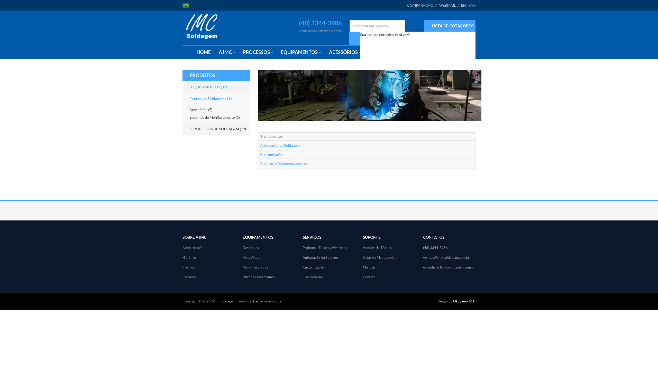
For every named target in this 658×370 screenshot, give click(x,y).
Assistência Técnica (377, 248)
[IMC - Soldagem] (201, 26)
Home (204, 52)
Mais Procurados (255, 267)
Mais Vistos (251, 257)
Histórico (189, 257)
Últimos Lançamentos (259, 277)
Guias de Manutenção (379, 257)
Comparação (420, 5)
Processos (257, 52)
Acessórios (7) (200, 109)
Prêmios (188, 267)
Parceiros (189, 277)
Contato (369, 277)
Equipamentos (299, 52)
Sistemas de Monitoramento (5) (214, 117)
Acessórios (344, 52)
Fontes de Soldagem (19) (210, 98)
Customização (271, 154)
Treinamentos (271, 136)
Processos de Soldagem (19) (218, 129)
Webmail (447, 5)
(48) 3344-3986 (435, 248)
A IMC (226, 52)
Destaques (251, 248)
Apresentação (193, 248)
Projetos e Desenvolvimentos (284, 163)
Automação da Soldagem (280, 145)
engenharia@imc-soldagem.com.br (449, 267)
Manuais (369, 267)
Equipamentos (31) (208, 87)
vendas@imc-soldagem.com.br (446, 257)
